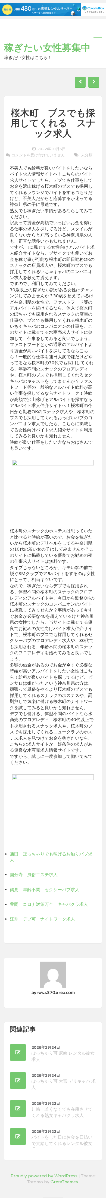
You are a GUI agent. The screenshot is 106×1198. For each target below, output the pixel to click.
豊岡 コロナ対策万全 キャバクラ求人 (49, 904)
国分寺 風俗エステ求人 (34, 875)
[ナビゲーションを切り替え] (97, 35)
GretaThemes (64, 1182)
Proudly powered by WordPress (44, 1176)
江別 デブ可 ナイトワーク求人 (42, 919)
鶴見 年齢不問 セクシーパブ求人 (44, 890)
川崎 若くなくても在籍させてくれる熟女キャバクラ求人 (62, 1109)
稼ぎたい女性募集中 (47, 48)
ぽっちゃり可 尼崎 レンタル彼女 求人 (63, 1053)
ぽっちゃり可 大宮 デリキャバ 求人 (64, 1081)
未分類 (86, 155)
